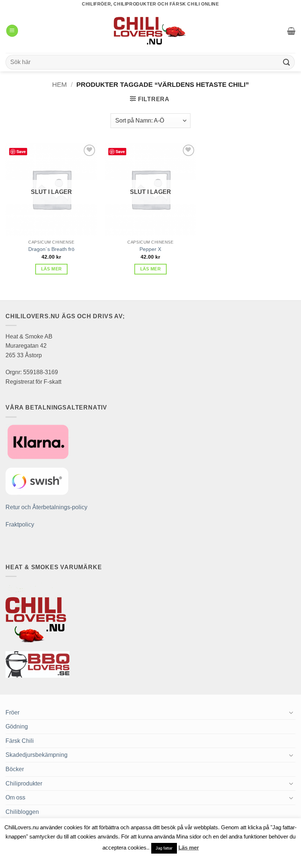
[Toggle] (291, 712)
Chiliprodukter (24, 783)
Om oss (15, 797)
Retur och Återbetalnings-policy (46, 507)
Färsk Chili (20, 741)
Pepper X (150, 249)
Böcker (15, 769)
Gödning (17, 726)
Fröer (12, 712)
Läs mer (51, 269)
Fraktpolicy (20, 524)
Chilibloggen (22, 812)
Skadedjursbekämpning (37, 755)
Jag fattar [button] (164, 848)
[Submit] (286, 62)
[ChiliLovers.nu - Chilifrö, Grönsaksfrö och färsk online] (150, 30)
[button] (12, 31)
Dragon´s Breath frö (51, 249)
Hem (59, 84)
